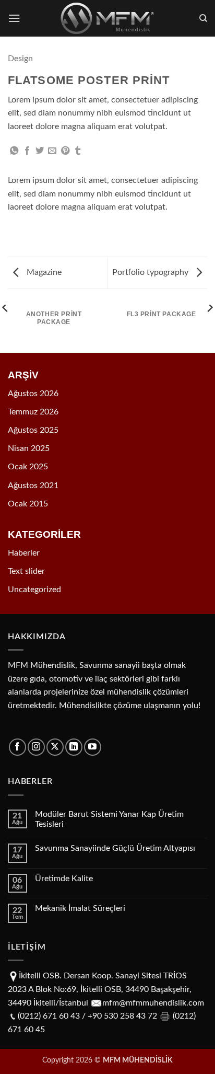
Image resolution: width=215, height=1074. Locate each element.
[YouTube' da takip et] (92, 747)
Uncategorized (34, 589)
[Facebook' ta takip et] (17, 747)
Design (20, 58)
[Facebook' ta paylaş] (27, 151)
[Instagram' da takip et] (36, 747)
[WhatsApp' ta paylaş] (14, 151)
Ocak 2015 (28, 504)
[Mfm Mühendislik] (107, 18)
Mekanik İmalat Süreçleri (80, 908)
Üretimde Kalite (64, 878)
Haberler (24, 553)
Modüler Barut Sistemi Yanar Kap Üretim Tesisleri (109, 819)
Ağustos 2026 (33, 393)
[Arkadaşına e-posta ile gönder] (52, 151)
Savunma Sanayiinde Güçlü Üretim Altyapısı (115, 848)
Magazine (43, 272)
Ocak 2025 (28, 467)
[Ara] (203, 18)
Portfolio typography (151, 272)
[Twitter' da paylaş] (39, 151)
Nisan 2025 (29, 448)
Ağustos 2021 (33, 485)
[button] (14, 18)
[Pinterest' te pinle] (65, 151)
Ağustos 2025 (33, 430)
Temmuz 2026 (33, 412)
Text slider (26, 571)
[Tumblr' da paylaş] (78, 151)
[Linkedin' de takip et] (73, 747)
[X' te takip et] (55, 747)
